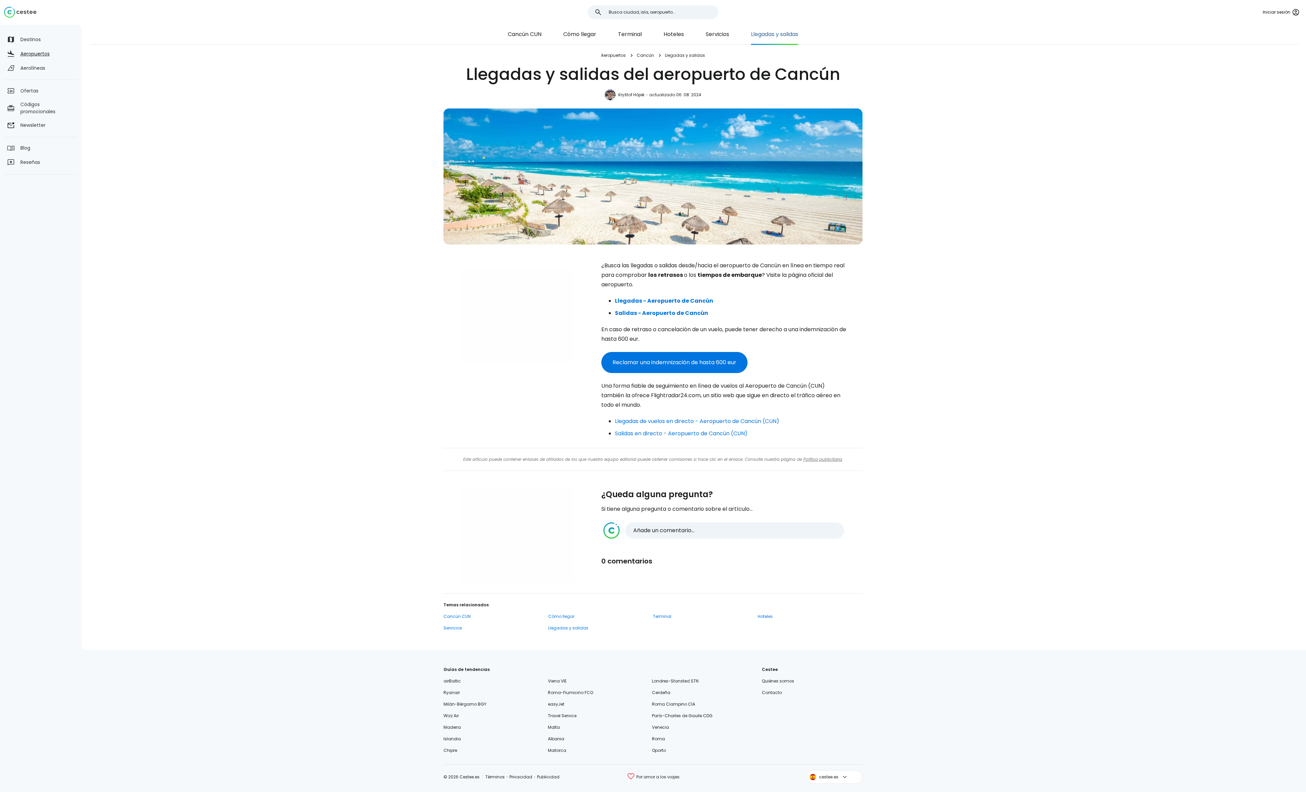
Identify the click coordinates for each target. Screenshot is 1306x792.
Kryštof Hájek (631, 95)
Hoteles (674, 34)
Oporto (659, 750)
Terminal (630, 34)
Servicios (717, 34)
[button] (723, 530)
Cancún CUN (524, 34)
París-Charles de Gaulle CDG (682, 716)
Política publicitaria (822, 459)
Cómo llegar (579, 34)
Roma (658, 739)
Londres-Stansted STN (675, 681)
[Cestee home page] (20, 12)
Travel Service (562, 716)
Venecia (660, 727)
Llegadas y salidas (774, 34)
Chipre (450, 750)
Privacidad (520, 777)
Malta (554, 727)
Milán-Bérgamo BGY (464, 704)
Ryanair (451, 692)
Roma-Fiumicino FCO (570, 692)
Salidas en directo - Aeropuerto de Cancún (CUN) (681, 433)
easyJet (556, 704)
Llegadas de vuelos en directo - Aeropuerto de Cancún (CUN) (697, 421)
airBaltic (452, 681)
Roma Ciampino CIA (673, 704)
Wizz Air (451, 716)
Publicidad (548, 777)
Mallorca (557, 750)
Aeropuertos (613, 55)
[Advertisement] (517, 316)
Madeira (452, 727)
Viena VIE (557, 681)
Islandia (452, 739)
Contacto (772, 692)
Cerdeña (661, 692)
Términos (495, 777)
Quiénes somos (778, 681)
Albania (556, 739)
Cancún (645, 55)
